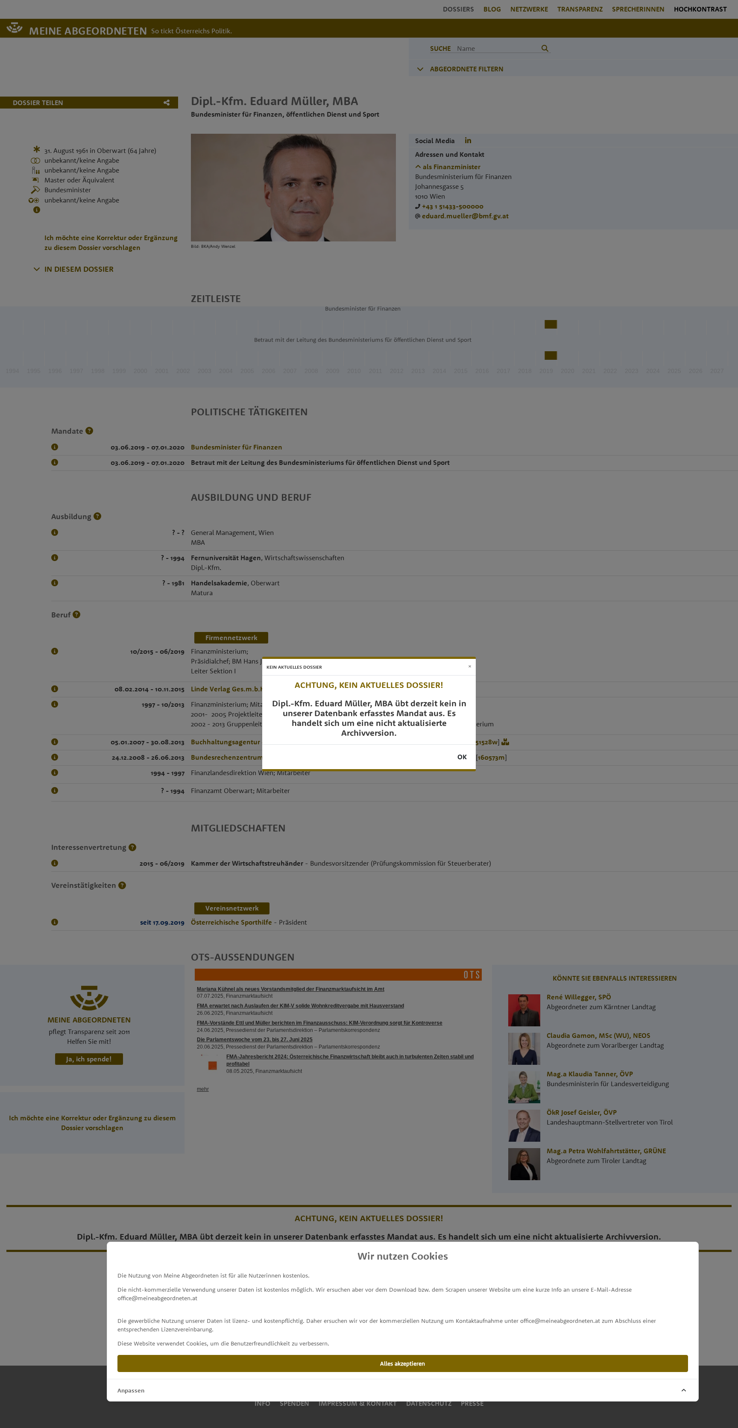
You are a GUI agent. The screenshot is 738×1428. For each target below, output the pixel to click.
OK (462, 756)
